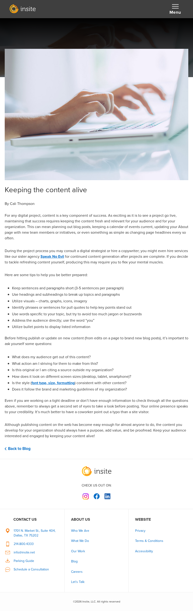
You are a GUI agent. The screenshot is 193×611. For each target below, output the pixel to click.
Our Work (78, 551)
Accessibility (144, 551)
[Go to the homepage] (96, 471)
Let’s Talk (77, 581)
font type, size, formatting (53, 383)
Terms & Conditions (149, 540)
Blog (74, 561)
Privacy (140, 530)
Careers (77, 571)
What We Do (80, 540)
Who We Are (80, 530)
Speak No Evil (52, 256)
